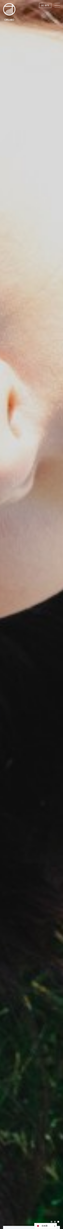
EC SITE (45, 5)
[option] (31, 614)
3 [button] (58, 1222)
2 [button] (55, 1222)
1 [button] (51, 1222)
